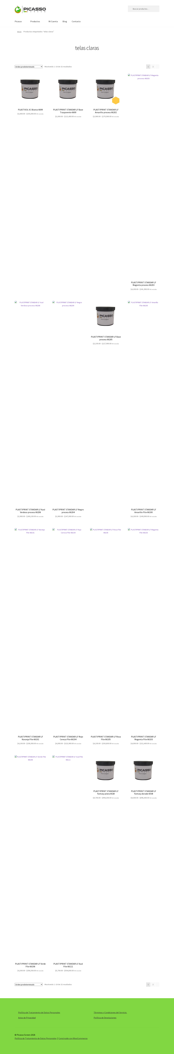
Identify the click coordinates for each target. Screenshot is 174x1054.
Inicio (19, 31)
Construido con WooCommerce (72, 1038)
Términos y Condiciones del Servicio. (110, 1012)
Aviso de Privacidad (27, 1017)
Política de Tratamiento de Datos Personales (39, 1012)
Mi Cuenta (53, 21)
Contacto (76, 21)
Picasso (18, 21)
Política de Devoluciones (105, 1017)
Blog (65, 21)
